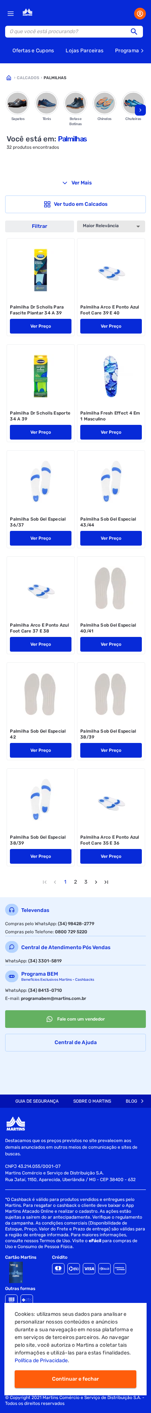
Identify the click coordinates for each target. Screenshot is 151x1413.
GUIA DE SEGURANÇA (37, 1101)
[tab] (37, 1101)
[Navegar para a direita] (140, 110)
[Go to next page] (96, 882)
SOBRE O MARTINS (92, 1101)
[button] (136, 31)
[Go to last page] (106, 882)
